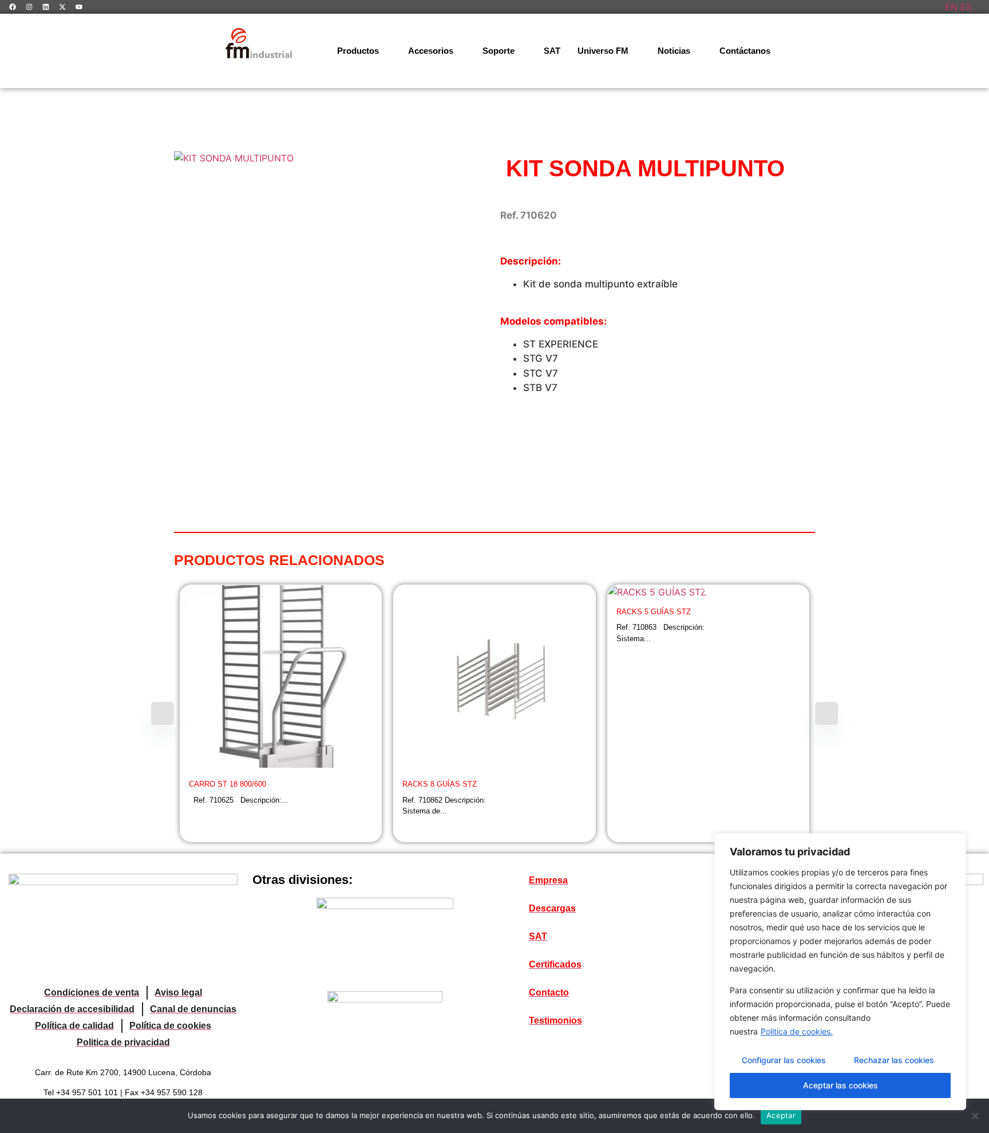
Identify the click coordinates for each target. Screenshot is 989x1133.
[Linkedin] (46, 7)
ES (966, 7)
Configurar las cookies (784, 1060)
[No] (974, 1116)
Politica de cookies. (797, 1031)
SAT (552, 51)
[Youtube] (79, 7)
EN (951, 7)
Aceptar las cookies (840, 1085)
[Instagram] (29, 7)
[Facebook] (12, 7)
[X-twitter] (62, 7)
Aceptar (781, 1115)
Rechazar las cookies (894, 1060)
